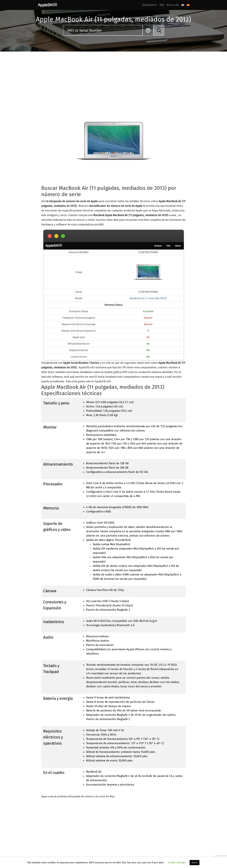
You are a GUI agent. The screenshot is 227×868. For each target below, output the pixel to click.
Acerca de (173, 4)
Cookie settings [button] (176, 862)
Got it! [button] (194, 862)
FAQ (162, 4)
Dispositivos (149, 4)
